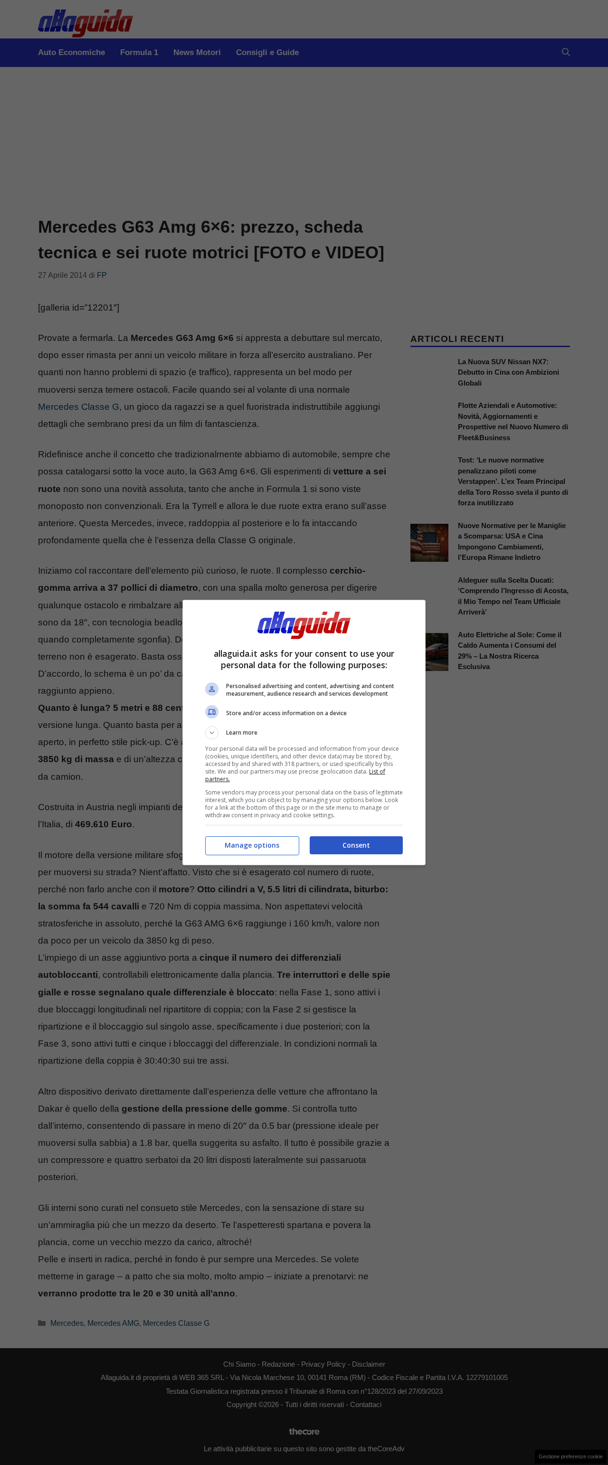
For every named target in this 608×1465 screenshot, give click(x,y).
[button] (304, 732)
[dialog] (304, 732)
